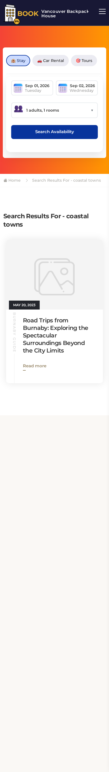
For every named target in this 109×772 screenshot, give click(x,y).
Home (14, 180)
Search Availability (54, 131)
